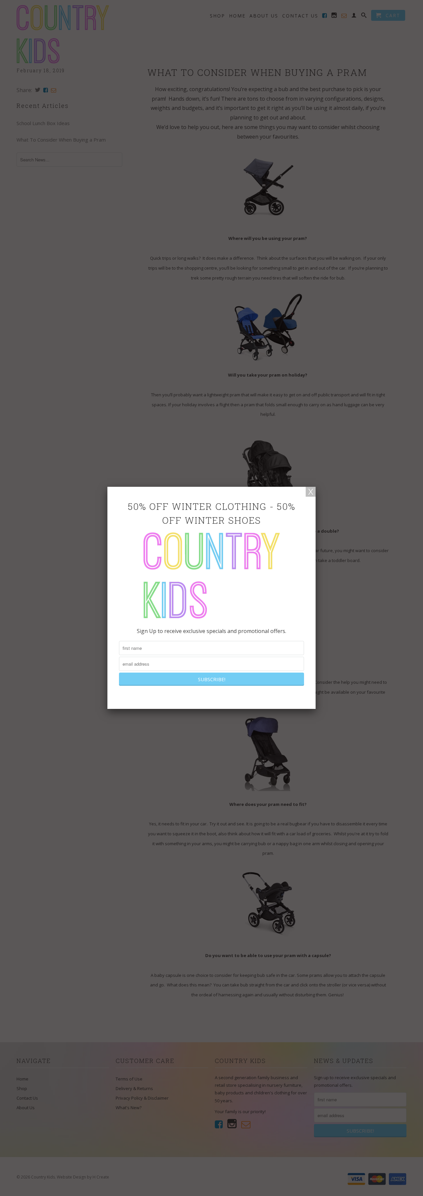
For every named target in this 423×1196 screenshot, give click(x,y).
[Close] (311, 492)
